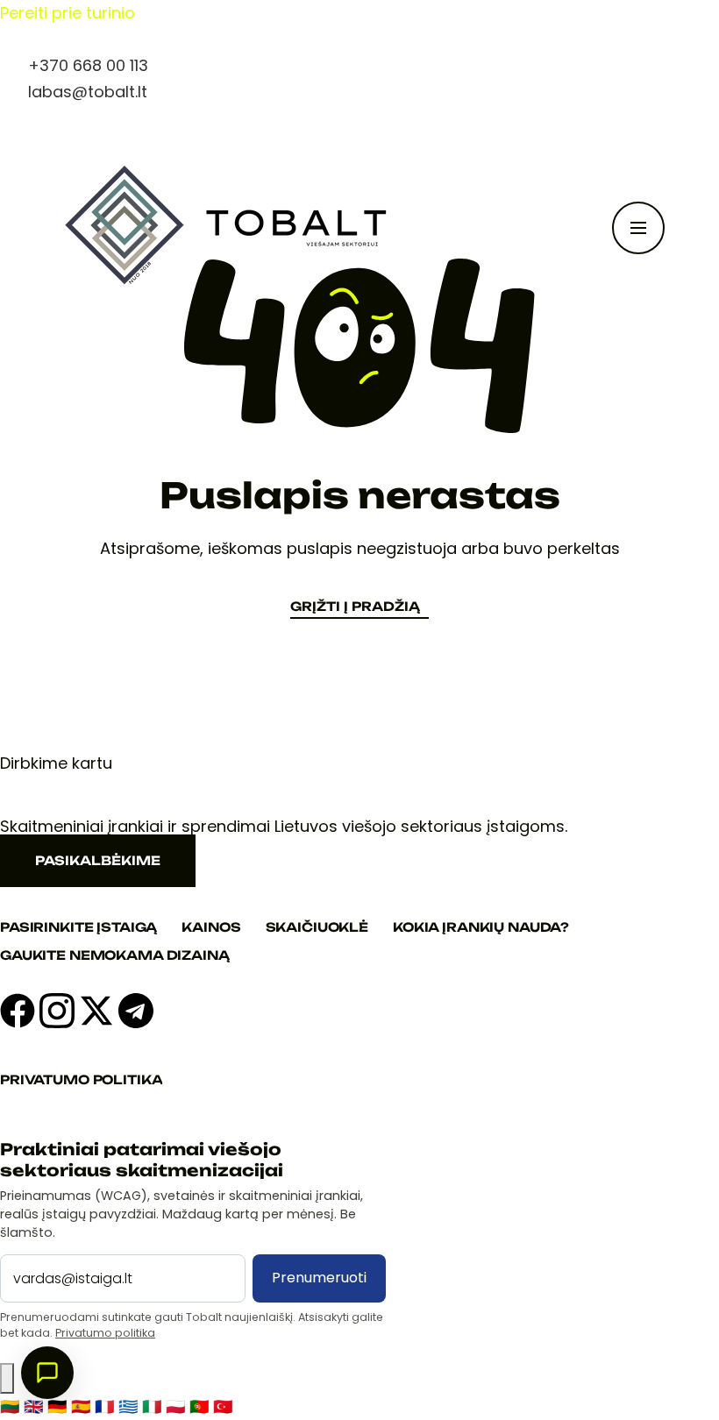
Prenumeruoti (319, 1277)
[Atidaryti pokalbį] (47, 1372)
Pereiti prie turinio (67, 13)
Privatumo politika (105, 1332)
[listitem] (12, 1406)
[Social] (17, 1011)
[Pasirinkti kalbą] (7, 1379)
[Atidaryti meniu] (638, 228)
